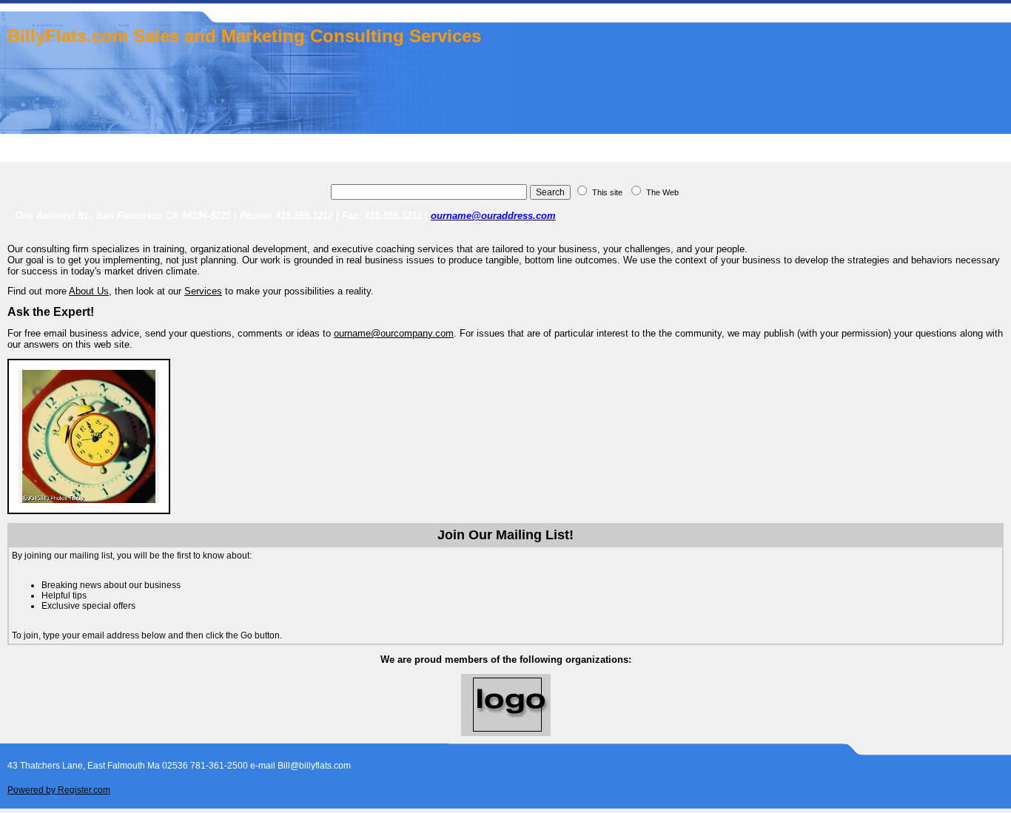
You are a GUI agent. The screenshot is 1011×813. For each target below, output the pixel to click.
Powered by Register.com (58, 790)
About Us (89, 291)
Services (203, 291)
